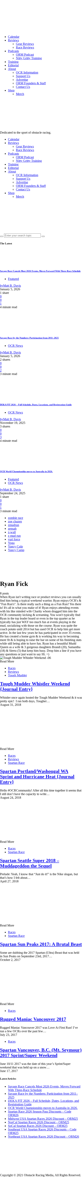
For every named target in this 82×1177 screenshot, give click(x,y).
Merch (20, 94)
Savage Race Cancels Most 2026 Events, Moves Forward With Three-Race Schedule (40, 271)
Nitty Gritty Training (29, 58)
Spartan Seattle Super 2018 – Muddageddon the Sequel (29, 863)
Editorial (13, 65)
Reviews (13, 40)
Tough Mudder (17, 675)
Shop (11, 90)
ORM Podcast (25, 54)
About (12, 69)
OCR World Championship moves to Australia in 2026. (26, 471)
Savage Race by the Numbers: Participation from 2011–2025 (29, 338)
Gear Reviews (25, 44)
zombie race (15, 518)
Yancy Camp (16, 550)
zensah (12, 528)
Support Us (23, 76)
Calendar (13, 36)
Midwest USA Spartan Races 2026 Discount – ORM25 (43, 1118)
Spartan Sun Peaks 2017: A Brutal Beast (41, 944)
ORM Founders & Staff (31, 83)
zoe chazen (15, 521)
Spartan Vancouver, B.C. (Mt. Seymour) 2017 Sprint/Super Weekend (41, 1052)
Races (12, 668)
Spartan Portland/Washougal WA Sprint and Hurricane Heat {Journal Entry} (37, 777)
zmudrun (13, 525)
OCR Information (27, 72)
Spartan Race (16, 762)
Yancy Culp (15, 546)
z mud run (14, 535)
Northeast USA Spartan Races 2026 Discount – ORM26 (43, 1136)
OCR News (15, 345)
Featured (13, 279)
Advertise (22, 79)
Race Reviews (25, 47)
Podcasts (13, 51)
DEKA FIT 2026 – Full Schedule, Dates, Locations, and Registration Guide (36, 404)
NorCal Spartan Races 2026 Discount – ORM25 (38, 1122)
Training (13, 61)
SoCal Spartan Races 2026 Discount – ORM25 (37, 1125)
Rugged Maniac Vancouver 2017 (33, 1019)
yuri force (14, 539)
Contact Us (23, 86)
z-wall (12, 532)
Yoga (11, 543)
